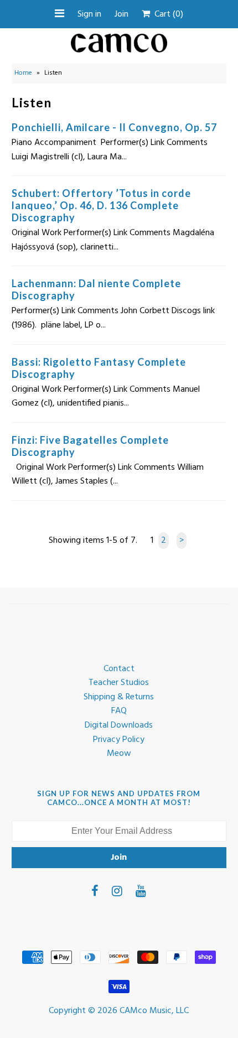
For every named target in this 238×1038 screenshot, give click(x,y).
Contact (119, 669)
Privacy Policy (118, 740)
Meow (119, 753)
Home (23, 73)
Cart (166, 14)
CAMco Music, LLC (154, 1011)
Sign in (89, 14)
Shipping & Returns (119, 697)
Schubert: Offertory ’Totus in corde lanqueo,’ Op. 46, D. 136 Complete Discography (101, 205)
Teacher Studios (119, 683)
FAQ (119, 711)
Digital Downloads (119, 725)
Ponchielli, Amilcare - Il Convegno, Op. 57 (114, 127)
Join (121, 14)
